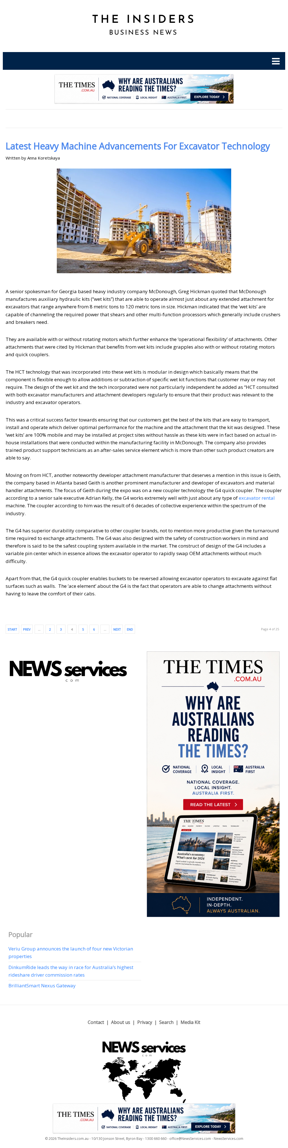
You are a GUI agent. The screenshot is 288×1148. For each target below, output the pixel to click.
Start (12, 629)
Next (117, 629)
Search (166, 1022)
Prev (27, 629)
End (130, 629)
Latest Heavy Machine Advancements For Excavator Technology (138, 146)
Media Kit (190, 1022)
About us (120, 1022)
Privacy (144, 1022)
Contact (96, 1022)
